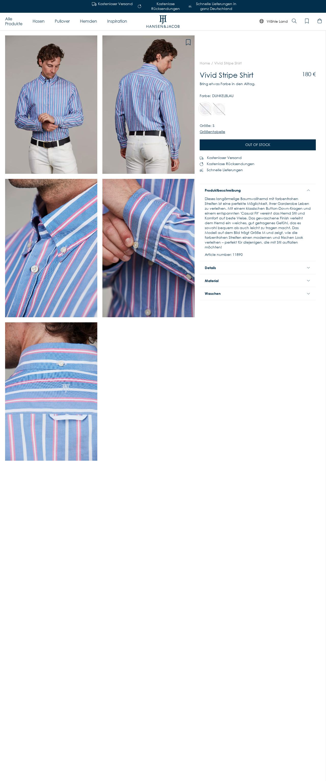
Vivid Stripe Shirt (228, 63)
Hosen (39, 21)
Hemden (88, 21)
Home (205, 63)
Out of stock (257, 144)
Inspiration (117, 21)
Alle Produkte (13, 21)
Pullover (62, 21)
